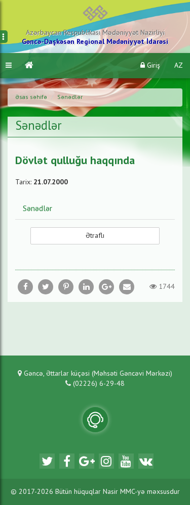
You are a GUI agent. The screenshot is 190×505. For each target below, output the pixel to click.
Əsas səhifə (31, 97)
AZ (178, 65)
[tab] (95, 208)
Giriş (152, 65)
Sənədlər (70, 97)
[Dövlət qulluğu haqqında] (126, 286)
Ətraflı (95, 235)
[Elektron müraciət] (95, 419)
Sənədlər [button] (37, 209)
